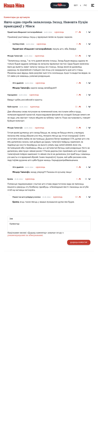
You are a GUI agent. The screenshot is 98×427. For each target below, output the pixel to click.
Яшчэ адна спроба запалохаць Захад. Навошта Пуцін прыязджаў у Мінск (46, 24)
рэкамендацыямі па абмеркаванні (25, 235)
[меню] (92, 5)
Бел (75, 5)
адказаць (59, 32)
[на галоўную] (14, 5)
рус (85, 5)
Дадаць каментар (78, 242)
